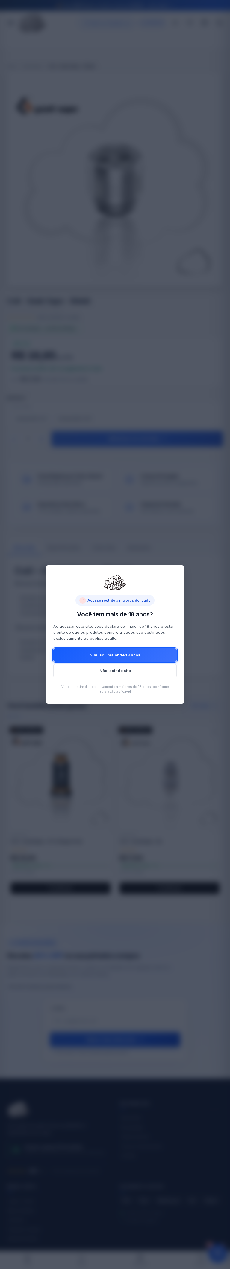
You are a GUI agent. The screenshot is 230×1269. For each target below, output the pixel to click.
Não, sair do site (115, 670)
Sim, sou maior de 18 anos (115, 655)
